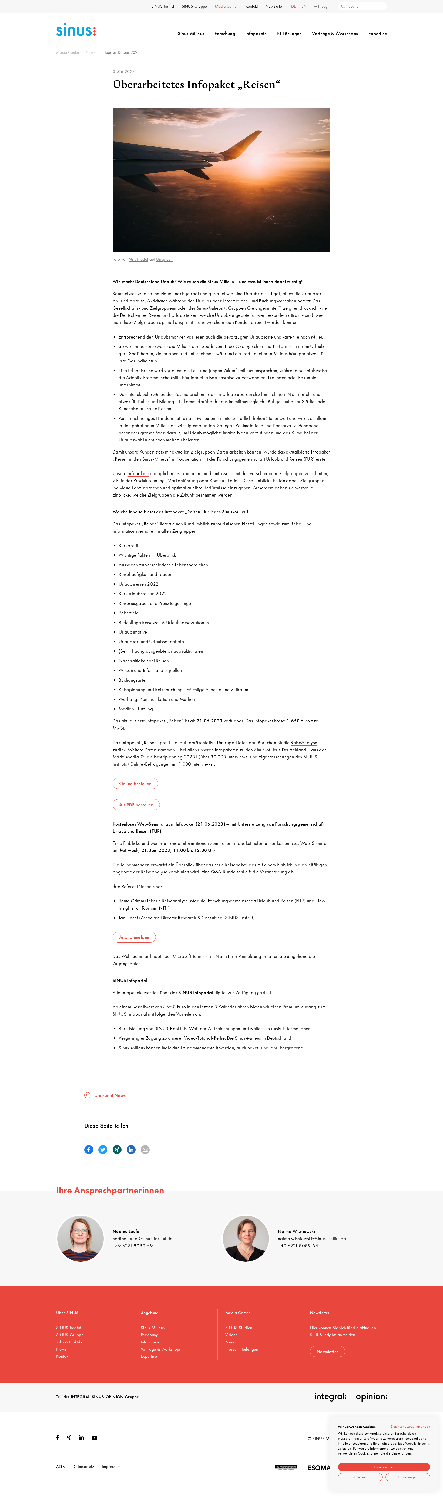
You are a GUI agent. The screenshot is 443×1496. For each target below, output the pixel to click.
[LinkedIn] (81, 1438)
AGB (60, 1466)
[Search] (342, 7)
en (304, 6)
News (61, 1349)
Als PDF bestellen (136, 805)
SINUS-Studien (238, 1327)
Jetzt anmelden (134, 937)
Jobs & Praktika (69, 1342)
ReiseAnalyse (304, 742)
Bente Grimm (131, 901)
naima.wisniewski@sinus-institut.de (312, 1238)
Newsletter (275, 6)
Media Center (226, 6)
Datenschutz (83, 1466)
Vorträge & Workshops (335, 33)
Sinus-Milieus (191, 33)
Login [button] (325, 6)
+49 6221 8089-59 (133, 1245)
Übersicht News (110, 1095)
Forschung (225, 33)
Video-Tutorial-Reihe (204, 1038)
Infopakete (256, 33)
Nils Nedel (138, 259)
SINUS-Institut (162, 6)
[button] (88, 1149)
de (294, 6)
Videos (231, 1334)
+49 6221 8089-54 (298, 1245)
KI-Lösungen (289, 33)
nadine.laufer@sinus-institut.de (143, 1238)
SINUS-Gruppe (194, 6)
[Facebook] (58, 1438)
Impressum (111, 1466)
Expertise (377, 33)
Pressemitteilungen (241, 1349)
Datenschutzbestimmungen (410, 1426)
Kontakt (252, 6)
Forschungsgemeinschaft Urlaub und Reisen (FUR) (266, 459)
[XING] (69, 1438)
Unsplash (164, 259)
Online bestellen (135, 783)
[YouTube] (94, 1438)
